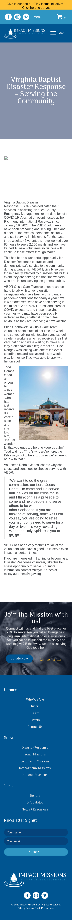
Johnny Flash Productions (40, 908)
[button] (8, 17)
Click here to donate (36, 7)
